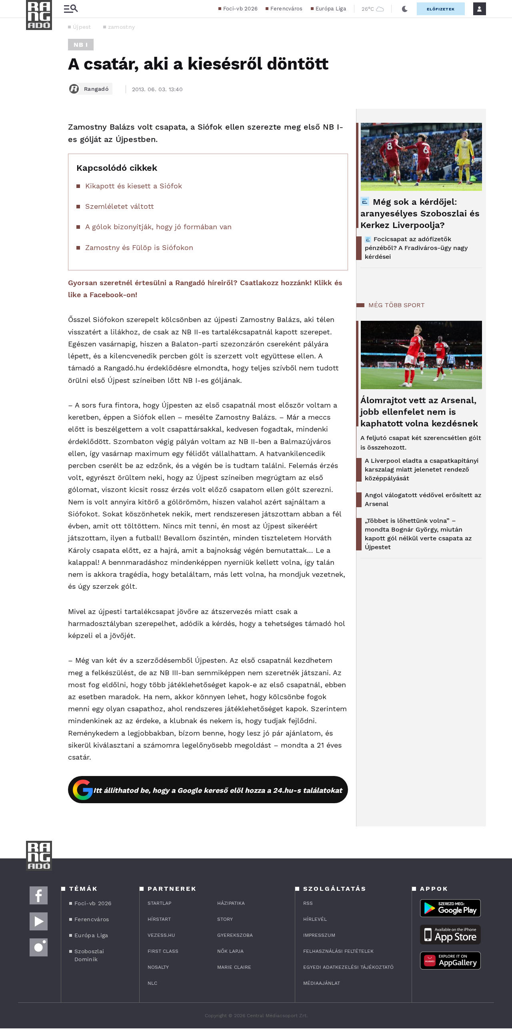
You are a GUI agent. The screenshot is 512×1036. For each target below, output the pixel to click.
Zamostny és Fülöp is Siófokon (139, 247)
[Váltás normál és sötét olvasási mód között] (405, 9)
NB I (81, 44)
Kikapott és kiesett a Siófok (133, 186)
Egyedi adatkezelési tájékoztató (348, 967)
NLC (152, 983)
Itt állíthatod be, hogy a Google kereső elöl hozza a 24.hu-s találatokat (217, 790)
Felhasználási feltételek (338, 951)
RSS (308, 903)
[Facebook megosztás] (35, 129)
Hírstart (159, 919)
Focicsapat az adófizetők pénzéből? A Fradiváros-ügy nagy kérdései (416, 247)
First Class (163, 951)
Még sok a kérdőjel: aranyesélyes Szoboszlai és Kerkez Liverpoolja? (420, 213)
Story (225, 919)
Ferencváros (286, 9)
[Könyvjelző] (35, 175)
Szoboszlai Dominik (89, 955)
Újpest (82, 27)
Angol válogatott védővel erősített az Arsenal (423, 499)
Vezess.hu (161, 935)
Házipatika (231, 903)
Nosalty (158, 967)
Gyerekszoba (235, 935)
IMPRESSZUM (319, 935)
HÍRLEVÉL (315, 919)
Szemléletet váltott (119, 206)
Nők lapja (230, 951)
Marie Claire (234, 967)
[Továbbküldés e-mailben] (35, 151)
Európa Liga (331, 9)
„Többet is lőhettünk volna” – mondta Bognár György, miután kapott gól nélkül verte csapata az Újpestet (418, 534)
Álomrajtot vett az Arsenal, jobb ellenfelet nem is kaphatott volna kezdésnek (419, 411)
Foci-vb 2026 (240, 9)
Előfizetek (441, 9)
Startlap (159, 903)
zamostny (121, 27)
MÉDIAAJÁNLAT (321, 983)
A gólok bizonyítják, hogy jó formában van (158, 226)
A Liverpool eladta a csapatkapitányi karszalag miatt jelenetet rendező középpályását (421, 469)
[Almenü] (71, 9)
